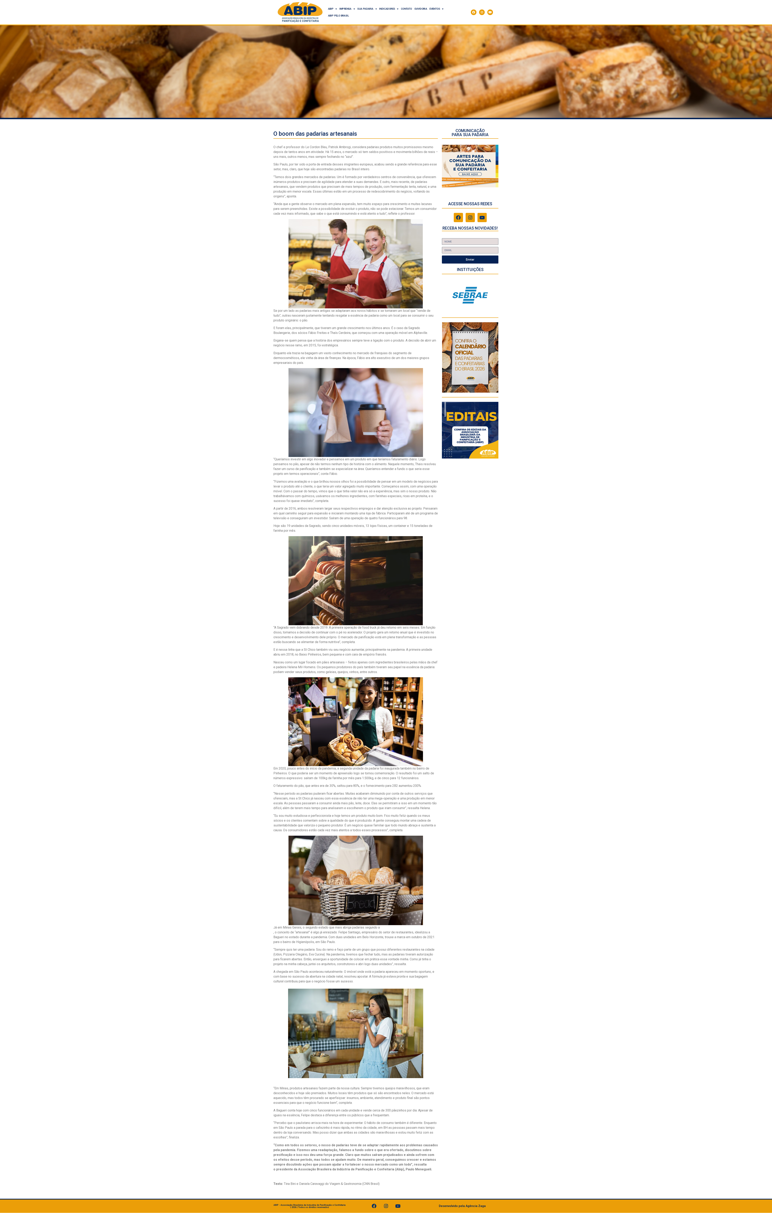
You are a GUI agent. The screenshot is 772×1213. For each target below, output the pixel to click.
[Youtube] (490, 12)
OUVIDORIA (420, 8)
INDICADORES (387, 8)
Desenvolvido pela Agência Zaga (462, 1206)
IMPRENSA (345, 8)
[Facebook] (473, 12)
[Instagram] (482, 12)
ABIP (331, 8)
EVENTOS (434, 8)
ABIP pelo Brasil (338, 15)
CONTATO (406, 8)
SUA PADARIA (365, 8)
